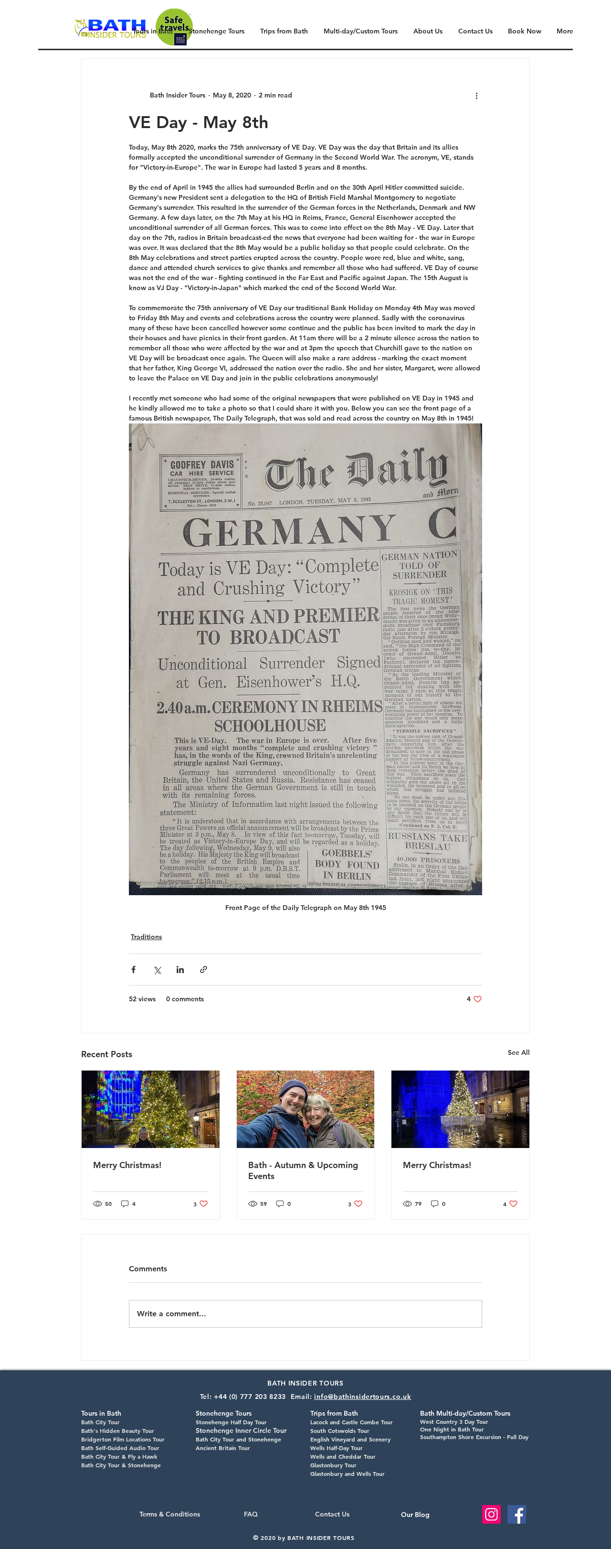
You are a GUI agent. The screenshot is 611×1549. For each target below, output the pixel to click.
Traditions (146, 936)
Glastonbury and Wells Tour (347, 1473)
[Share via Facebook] (133, 969)
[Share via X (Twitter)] (156, 969)
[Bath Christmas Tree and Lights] (151, 1109)
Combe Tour (375, 1422)
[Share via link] (203, 969)
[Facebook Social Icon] (516, 1514)
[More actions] (476, 95)
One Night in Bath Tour (452, 1429)
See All (519, 1052)
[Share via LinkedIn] (180, 969)
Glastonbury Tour (333, 1465)
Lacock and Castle (334, 1422)
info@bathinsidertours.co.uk (362, 1396)
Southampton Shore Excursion (460, 1437)
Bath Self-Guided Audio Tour (120, 1448)
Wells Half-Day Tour (336, 1448)
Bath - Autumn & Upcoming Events (303, 1170)
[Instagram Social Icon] (491, 1514)
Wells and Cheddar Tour (343, 1456)
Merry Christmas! (127, 1164)
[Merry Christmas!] (460, 1109)
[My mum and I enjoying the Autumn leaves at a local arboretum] (306, 1109)
